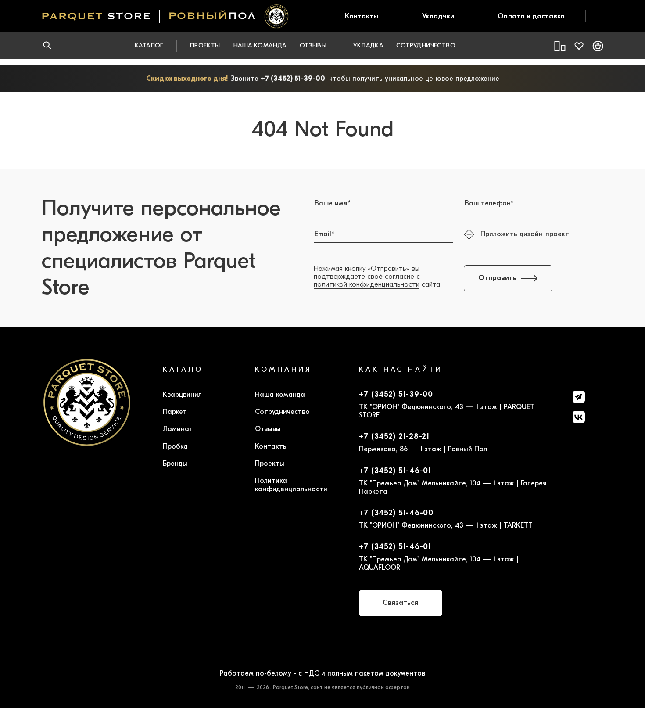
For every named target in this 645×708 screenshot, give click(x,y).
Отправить (497, 278)
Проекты (205, 45)
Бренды (175, 463)
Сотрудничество (425, 45)
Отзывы (313, 45)
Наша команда (260, 45)
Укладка (368, 45)
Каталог (149, 45)
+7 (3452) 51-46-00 (396, 513)
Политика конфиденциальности (291, 485)
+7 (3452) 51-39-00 (293, 79)
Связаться (400, 603)
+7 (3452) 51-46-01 (395, 471)
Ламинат (178, 429)
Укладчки (438, 16)
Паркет (175, 412)
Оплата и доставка (531, 16)
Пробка (175, 446)
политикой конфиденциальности (366, 284)
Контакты (361, 16)
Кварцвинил (182, 395)
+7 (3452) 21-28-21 (394, 437)
